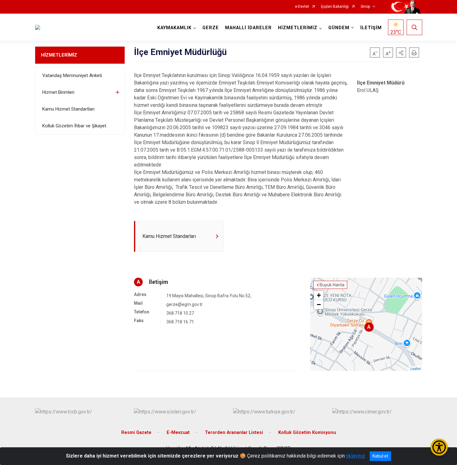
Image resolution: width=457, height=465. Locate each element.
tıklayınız (355, 456)
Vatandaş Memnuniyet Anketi (72, 75)
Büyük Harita (332, 284)
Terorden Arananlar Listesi (234, 432)
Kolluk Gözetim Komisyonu (307, 432)
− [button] (319, 304)
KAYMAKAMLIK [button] (174, 27)
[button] (401, 52)
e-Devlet (302, 7)
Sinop (365, 7)
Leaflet (415, 368)
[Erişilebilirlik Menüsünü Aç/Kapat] (439, 447)
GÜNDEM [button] (338, 27)
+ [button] (319, 295)
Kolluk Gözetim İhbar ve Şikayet (74, 126)
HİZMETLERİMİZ (59, 55)
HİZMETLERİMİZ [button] (297, 27)
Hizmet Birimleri (58, 92)
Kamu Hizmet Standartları (68, 109)
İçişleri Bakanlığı (335, 7)
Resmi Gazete (136, 432)
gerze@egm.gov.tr (184, 304)
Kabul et (380, 456)
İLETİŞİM (371, 27)
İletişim (158, 282)
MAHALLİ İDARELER (248, 27)
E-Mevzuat (178, 432)
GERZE (210, 27)
